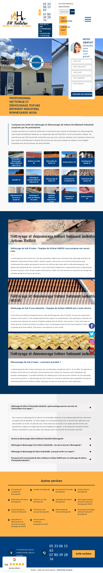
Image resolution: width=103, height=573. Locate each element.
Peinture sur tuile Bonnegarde (40, 501)
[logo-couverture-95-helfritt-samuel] (17, 18)
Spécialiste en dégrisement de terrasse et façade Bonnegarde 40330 (18, 523)
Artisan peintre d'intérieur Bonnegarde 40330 (40, 522)
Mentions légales (64, 570)
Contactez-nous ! (64, 30)
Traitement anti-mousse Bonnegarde (41, 511)
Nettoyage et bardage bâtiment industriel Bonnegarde (86, 512)
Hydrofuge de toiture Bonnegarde (64, 501)
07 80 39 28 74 (47, 17)
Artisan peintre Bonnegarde (83, 491)
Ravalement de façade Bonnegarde (64, 491)
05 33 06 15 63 (47, 7)
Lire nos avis (14, 568)
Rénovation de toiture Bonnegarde (19, 501)
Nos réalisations (64, 19)
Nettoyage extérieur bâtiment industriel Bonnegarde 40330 (85, 502)
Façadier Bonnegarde (41, 490)
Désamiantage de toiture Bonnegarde (18, 511)
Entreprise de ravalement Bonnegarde (16, 492)
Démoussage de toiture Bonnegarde (63, 511)
